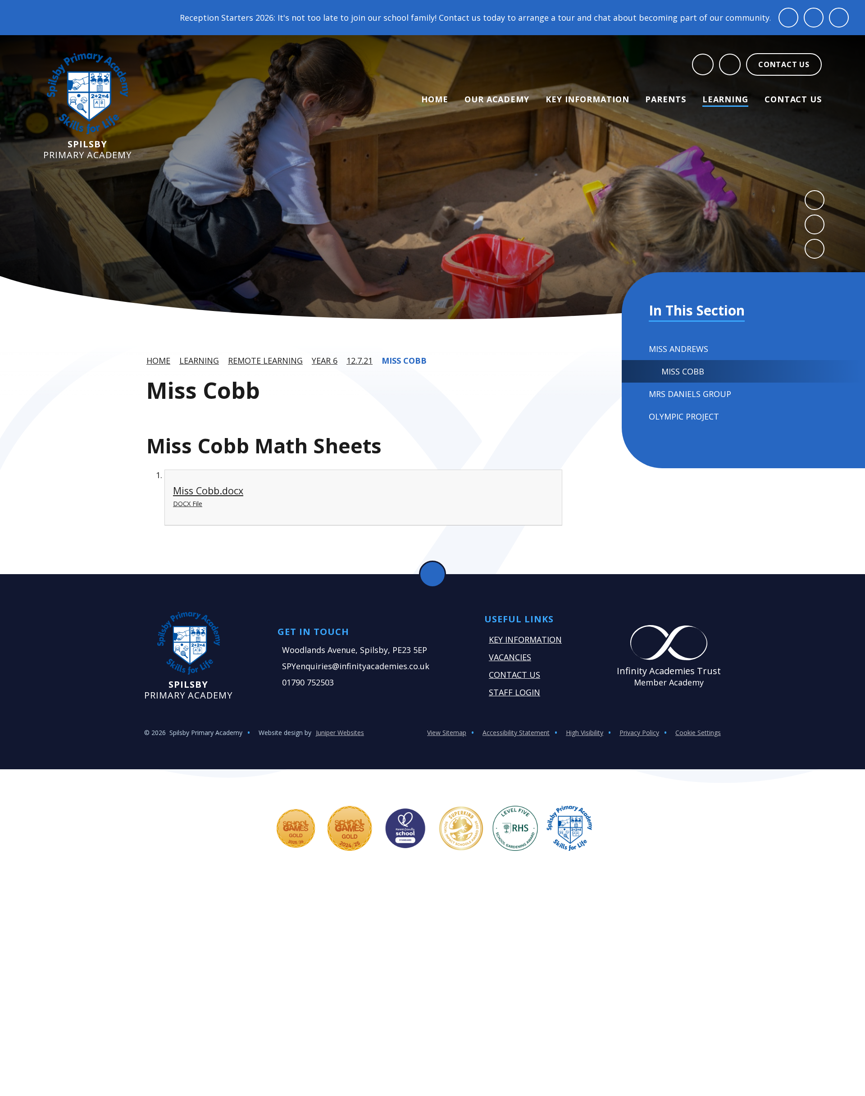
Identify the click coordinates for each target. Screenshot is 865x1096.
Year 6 (324, 360)
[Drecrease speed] (814, 17)
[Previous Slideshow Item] (814, 200)
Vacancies (510, 657)
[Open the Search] (703, 64)
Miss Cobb (404, 360)
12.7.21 (359, 360)
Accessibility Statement (516, 732)
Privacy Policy (639, 732)
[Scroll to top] (432, 574)
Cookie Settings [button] (698, 732)
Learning (199, 360)
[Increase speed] (839, 17)
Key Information (525, 639)
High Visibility (584, 732)
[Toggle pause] (788, 17)
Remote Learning (265, 360)
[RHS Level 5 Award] (515, 828)
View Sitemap (446, 732)
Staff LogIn (514, 692)
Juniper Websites (340, 732)
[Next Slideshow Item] (814, 224)
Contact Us (514, 674)
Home (158, 360)
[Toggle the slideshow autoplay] (814, 249)
